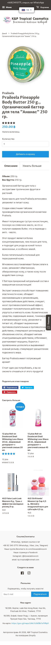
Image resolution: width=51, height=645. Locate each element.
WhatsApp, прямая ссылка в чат (25, 542)
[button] (9, 123)
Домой (4, 33)
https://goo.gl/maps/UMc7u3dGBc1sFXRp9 (30, 623)
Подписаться (40, 594)
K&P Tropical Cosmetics (37, 632)
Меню (9, 7)
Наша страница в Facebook (25, 552)
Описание (11, 166)
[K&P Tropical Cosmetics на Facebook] (22, 574)
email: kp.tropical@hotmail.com (25, 560)
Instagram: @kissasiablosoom (25, 556)
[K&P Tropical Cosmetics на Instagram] (28, 574)
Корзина (44, 7)
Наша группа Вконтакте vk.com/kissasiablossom (25, 549)
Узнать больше (32, 166)
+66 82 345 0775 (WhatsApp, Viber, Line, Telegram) (25, 545)
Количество (8, 139)
